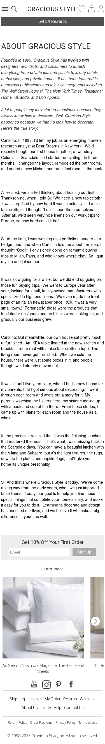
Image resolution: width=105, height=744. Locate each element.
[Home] (52, 10)
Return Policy (17, 723)
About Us (30, 707)
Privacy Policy (65, 723)
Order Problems (41, 723)
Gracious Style (46, 60)
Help (57, 707)
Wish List (88, 699)
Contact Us (74, 707)
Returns (70, 699)
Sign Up (84, 552)
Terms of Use (87, 723)
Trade (46, 707)
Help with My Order (44, 699)
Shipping (17, 699)
